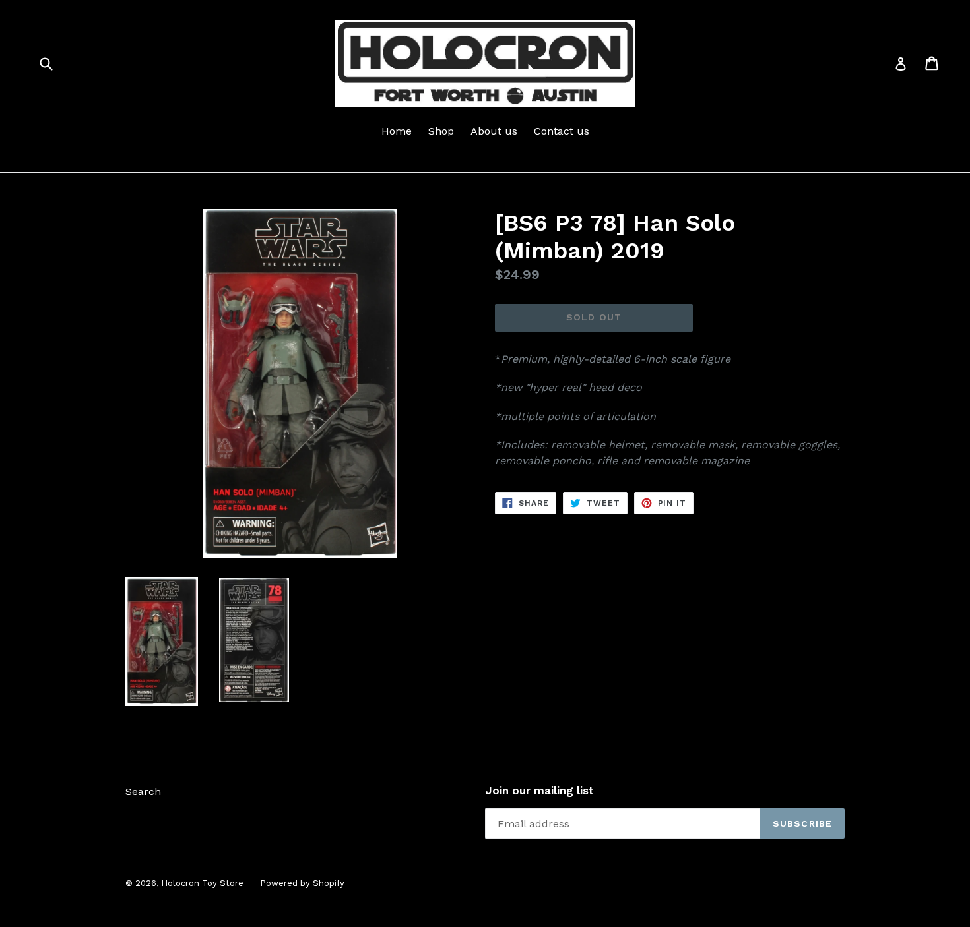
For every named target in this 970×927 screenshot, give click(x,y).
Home (396, 131)
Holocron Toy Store (202, 883)
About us (493, 131)
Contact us (561, 131)
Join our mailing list (539, 790)
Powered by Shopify (302, 883)
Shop (441, 131)
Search (143, 791)
